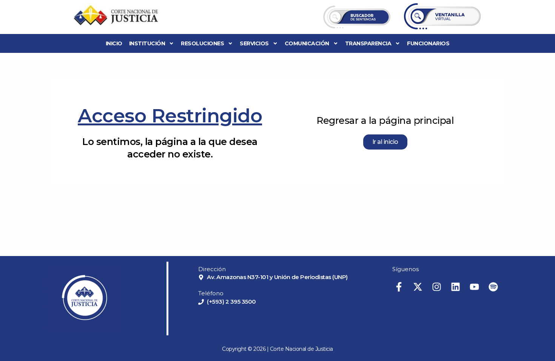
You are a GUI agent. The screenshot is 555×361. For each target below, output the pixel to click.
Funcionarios (428, 43)
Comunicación (307, 43)
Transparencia (368, 43)
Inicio (114, 43)
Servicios (254, 43)
